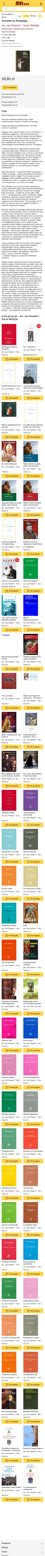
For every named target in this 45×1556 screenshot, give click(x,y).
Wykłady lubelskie (30, 1411)
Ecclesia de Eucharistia (11, 1338)
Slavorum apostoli (30, 581)
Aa (19, 16)
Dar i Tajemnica (29, 347)
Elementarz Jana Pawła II (11, 1487)
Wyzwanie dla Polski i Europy (10, 658)
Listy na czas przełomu (11, 581)
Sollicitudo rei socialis (10, 852)
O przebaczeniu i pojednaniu (30, 1488)
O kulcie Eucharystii (9, 1301)
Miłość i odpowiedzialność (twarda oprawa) (30, 619)
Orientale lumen (8, 1151)
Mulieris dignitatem (30, 1114)
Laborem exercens (9, 1188)
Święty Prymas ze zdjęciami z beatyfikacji (32, 543)
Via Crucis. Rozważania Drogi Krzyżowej (32, 775)
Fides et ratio (7, 1040)
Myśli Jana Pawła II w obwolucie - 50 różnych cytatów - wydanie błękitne (32, 697)
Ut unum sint (28, 1188)
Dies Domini (28, 1040)
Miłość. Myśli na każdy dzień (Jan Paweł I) (32, 504)
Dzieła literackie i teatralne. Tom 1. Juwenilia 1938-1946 (31, 736)
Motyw (33, 16)
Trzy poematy (7, 696)
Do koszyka (11, 87)
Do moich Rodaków (9, 464)
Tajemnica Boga (8, 813)
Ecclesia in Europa (9, 1262)
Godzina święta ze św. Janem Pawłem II (32, 658)
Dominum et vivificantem (33, 1151)
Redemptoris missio (31, 1301)
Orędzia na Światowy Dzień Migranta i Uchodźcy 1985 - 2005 (11, 1002)
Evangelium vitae (30, 1225)
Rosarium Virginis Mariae (33, 1448)
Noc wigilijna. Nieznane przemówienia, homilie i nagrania (11, 775)
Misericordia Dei (29, 852)
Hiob (25, 925)
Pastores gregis (8, 1077)
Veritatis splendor (8, 1114)
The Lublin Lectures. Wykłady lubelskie (10, 619)
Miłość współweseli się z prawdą (11, 426)
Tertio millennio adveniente (29, 814)
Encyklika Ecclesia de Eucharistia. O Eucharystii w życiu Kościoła (11, 1449)
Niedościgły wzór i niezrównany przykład (32, 1002)
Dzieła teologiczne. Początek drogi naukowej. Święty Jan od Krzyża (11, 543)
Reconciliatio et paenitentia (29, 1263)
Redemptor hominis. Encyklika (9, 348)
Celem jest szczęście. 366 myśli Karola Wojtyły (33, 387)
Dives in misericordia (10, 1225)
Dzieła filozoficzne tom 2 (11, 386)
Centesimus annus (9, 925)
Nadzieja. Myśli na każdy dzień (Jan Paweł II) (11, 504)
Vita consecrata (8, 962)
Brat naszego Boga (9, 1411)
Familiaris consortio (9, 1375)
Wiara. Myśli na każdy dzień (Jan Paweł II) (31, 465)
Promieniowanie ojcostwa (29, 963)
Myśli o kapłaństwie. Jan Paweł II (11, 736)
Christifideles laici (30, 1375)
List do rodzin (7, 889)
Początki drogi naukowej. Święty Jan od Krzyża (33, 426)
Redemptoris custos (31, 1338)
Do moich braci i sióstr (32, 889)
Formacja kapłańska (31, 1077)
